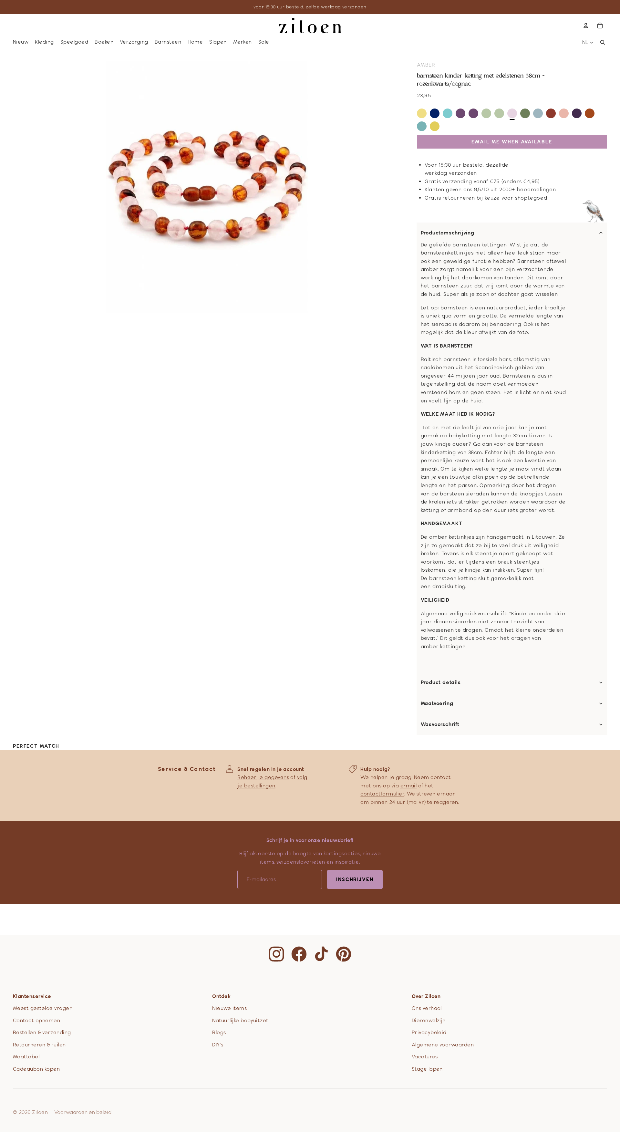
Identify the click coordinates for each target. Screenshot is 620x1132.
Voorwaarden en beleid (82, 1112)
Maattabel (26, 1057)
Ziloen (40, 1112)
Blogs (219, 1032)
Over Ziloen (426, 996)
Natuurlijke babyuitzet (240, 1020)
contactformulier (382, 794)
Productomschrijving (447, 232)
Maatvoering (437, 703)
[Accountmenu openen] (586, 25)
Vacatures (425, 1057)
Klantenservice (32, 996)
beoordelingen (536, 189)
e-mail (408, 786)
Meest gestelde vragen (42, 1008)
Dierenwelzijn (429, 1020)
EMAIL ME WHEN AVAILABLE (511, 142)
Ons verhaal (427, 1008)
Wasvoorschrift (440, 724)
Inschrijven (355, 879)
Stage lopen (427, 1069)
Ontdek (221, 996)
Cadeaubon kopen (36, 1069)
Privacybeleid (429, 1032)
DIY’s (217, 1045)
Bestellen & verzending (42, 1032)
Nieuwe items (229, 1008)
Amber (426, 65)
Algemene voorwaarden (443, 1045)
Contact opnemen (36, 1020)
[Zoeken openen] (602, 42)
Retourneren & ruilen (39, 1045)
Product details (441, 682)
